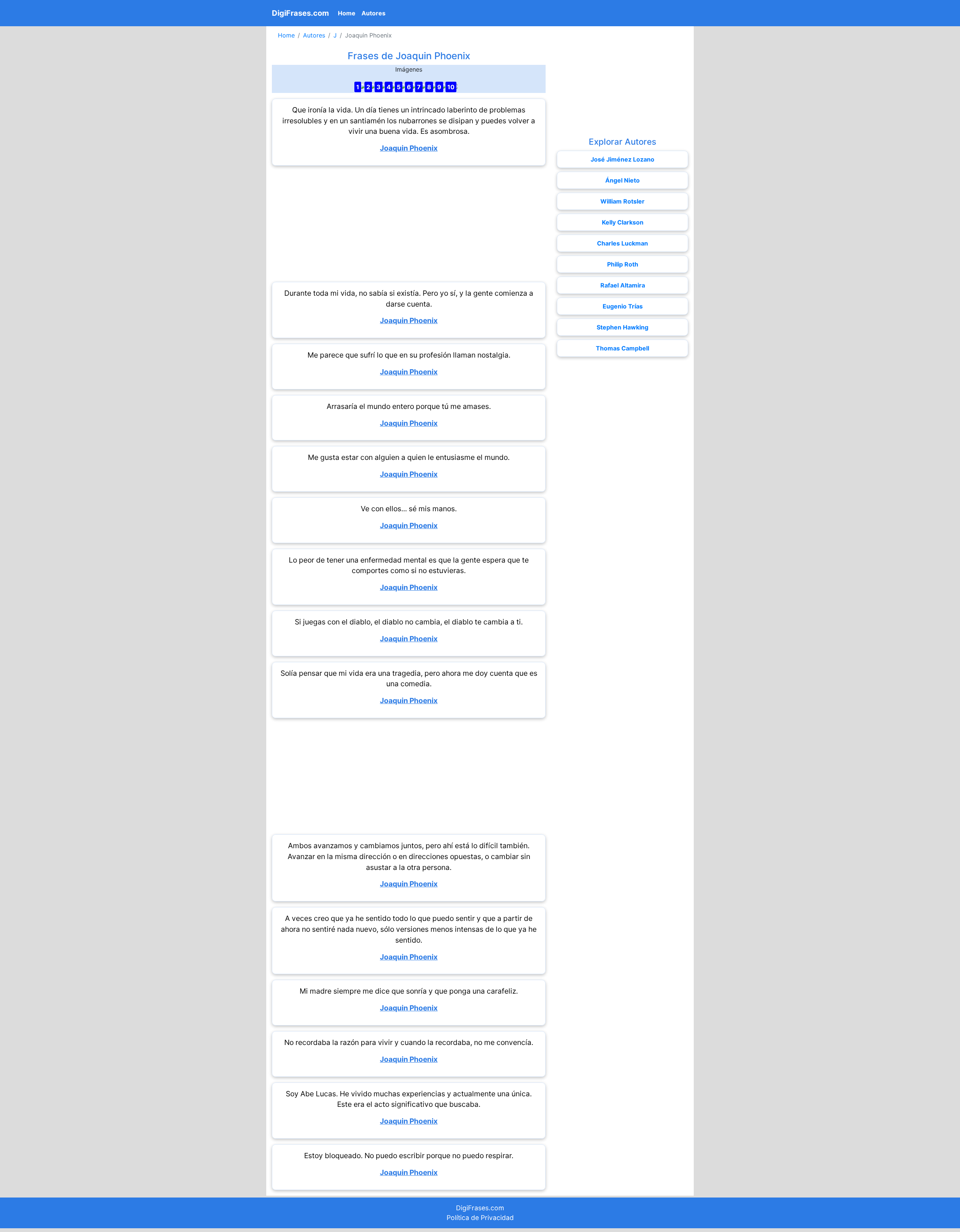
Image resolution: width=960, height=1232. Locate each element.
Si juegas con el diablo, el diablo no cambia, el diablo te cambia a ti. (409, 621)
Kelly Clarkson (623, 222)
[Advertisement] (409, 223)
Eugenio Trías (623, 306)
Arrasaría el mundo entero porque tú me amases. (409, 406)
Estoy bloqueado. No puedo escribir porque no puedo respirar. (408, 1155)
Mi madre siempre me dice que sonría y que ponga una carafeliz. (409, 990)
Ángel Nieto (622, 180)
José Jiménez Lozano (622, 159)
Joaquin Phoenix (409, 148)
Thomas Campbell (622, 348)
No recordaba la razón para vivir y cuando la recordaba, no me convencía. (408, 1042)
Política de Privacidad (480, 1218)
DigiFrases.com (300, 13)
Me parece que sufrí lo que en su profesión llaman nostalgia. (409, 354)
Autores (374, 13)
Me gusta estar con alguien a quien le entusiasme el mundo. (409, 457)
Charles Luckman (622, 243)
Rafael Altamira (622, 285)
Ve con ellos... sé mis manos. (409, 508)
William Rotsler (622, 201)
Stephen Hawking (622, 327)
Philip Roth (622, 264)
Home (348, 13)
